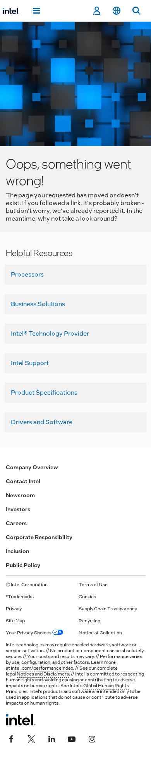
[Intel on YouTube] (71, 738)
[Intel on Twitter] (31, 738)
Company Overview (32, 467)
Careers (16, 523)
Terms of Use (93, 584)
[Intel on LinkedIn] (51, 738)
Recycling (89, 621)
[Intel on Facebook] (11, 738)
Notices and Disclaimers (43, 674)
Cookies (87, 597)
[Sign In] (96, 11)
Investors (18, 509)
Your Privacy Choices (29, 633)
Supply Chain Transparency (108, 609)
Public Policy (23, 565)
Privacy (14, 609)
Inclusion (17, 551)
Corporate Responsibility (39, 537)
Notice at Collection (100, 633)
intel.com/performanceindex (42, 668)
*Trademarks (20, 597)
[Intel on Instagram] (91, 738)
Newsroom (20, 495)
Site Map (15, 621)
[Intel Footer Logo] (21, 720)
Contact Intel (23, 481)
